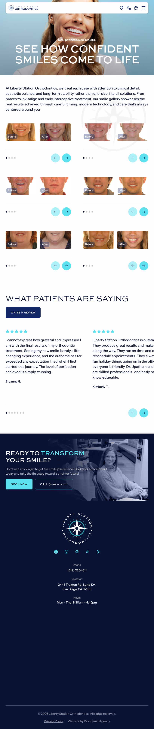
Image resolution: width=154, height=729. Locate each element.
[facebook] (56, 551)
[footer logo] (77, 528)
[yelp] (98, 551)
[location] (121, 8)
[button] (143, 8)
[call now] (129, 8)
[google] (77, 551)
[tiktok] (87, 551)
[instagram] (66, 551)
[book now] (136, 8)
